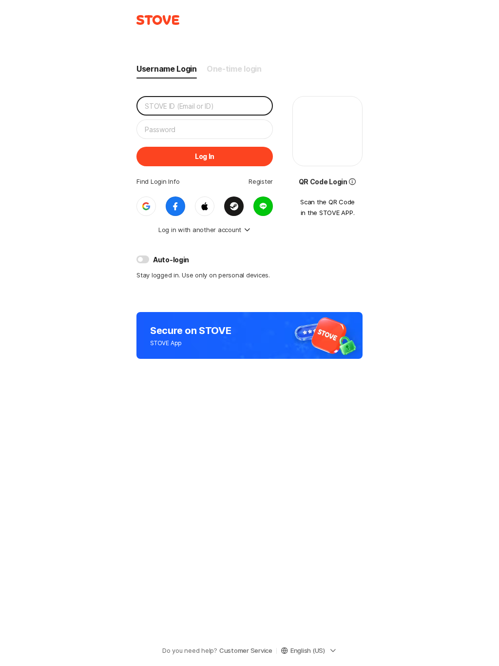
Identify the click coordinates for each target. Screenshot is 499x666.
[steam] (234, 206)
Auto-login (171, 259)
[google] (146, 206)
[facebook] (175, 206)
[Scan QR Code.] (352, 180)
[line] (263, 206)
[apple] (204, 206)
